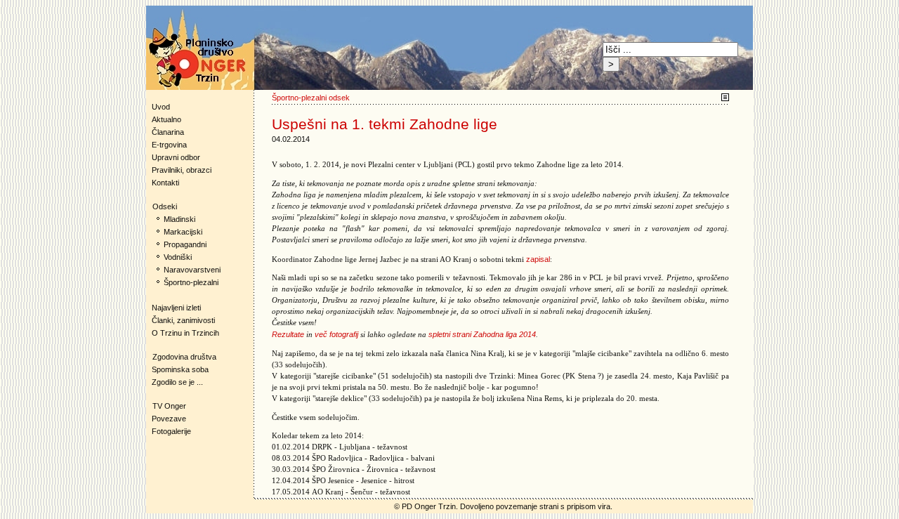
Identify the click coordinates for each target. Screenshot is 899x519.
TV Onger (166, 406)
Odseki (161, 206)
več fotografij (336, 334)
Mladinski (179, 219)
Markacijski (183, 232)
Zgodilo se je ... (177, 382)
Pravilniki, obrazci (181, 170)
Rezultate (288, 334)
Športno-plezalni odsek (311, 97)
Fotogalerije (171, 431)
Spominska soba (180, 369)
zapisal (538, 259)
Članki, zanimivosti (183, 320)
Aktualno (166, 119)
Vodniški (178, 257)
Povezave (169, 418)
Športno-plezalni (191, 282)
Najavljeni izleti (176, 307)
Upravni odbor (176, 157)
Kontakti (165, 182)
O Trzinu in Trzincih (185, 333)
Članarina (168, 132)
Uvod (161, 107)
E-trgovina (169, 144)
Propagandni (185, 244)
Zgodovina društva (181, 357)
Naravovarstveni (192, 269)
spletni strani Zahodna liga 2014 (482, 334)
